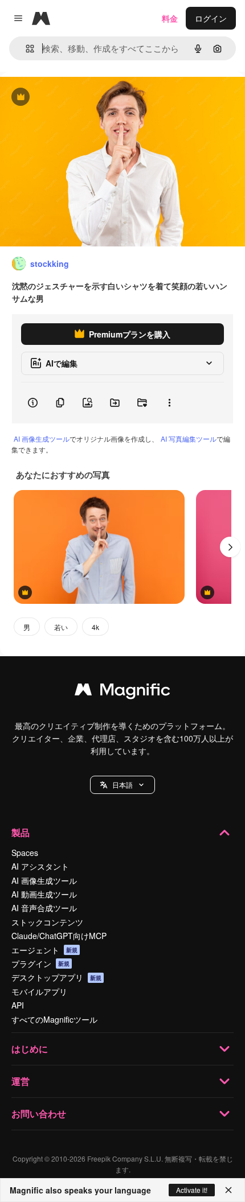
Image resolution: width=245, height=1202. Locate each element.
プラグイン (40, 963)
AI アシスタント (40, 866)
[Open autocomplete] (25, 48)
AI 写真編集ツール (189, 438)
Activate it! (191, 1190)
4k (95, 627)
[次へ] (230, 547)
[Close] (228, 1190)
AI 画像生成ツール (42, 438)
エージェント (44, 950)
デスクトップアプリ (56, 977)
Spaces (24, 852)
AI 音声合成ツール (44, 907)
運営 (20, 1081)
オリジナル (78, 98)
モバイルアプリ (39, 991)
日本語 (122, 784)
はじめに (29, 1048)
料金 (170, 18)
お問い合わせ (38, 1113)
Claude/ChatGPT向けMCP (59, 935)
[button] (122, 785)
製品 (20, 832)
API (17, 1005)
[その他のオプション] (169, 403)
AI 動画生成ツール (44, 894)
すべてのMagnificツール (54, 1019)
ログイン (211, 18)
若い (61, 627)
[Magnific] (122, 692)
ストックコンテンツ (47, 922)
